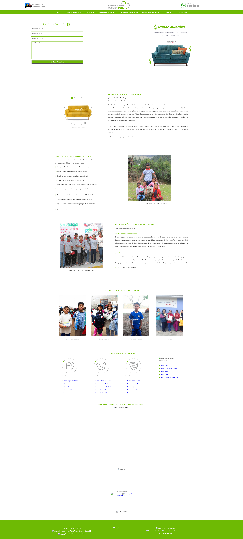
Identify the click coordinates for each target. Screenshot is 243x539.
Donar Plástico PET (101, 393)
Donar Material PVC (101, 390)
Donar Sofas (164, 365)
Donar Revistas (68, 387)
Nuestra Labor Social (106, 12)
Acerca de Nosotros (74, 12)
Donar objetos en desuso (150, 12)
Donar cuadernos (69, 393)
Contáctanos (182, 12)
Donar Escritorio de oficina (168, 368)
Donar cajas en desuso (134, 393)
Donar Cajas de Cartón (134, 387)
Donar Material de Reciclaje (128, 12)
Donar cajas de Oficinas (134, 384)
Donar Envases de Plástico (103, 384)
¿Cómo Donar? (90, 12)
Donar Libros (68, 384)
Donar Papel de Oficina (71, 381)
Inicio (57, 12)
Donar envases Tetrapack (134, 390)
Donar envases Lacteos (134, 381)
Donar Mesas (164, 371)
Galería (168, 12)
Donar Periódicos (69, 390)
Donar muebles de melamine (169, 377)
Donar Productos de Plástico (103, 387)
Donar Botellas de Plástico (103, 381)
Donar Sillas (164, 374)
